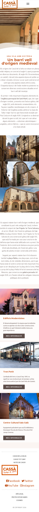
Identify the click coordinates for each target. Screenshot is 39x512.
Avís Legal (19, 494)
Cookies (19, 500)
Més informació (14, 336)
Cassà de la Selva (19, 456)
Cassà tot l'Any (19, 459)
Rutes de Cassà (19, 462)
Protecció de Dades (19, 497)
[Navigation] (28, 4)
